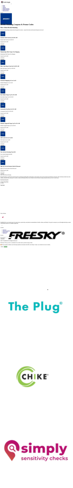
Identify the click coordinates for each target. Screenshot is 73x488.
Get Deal (2, 45)
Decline (2, 246)
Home (4, 5)
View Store (2, 21)
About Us (4, 229)
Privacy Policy (5, 231)
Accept (5, 246)
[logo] (5, 3)
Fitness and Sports (6, 8)
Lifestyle (4, 7)
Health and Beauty (6, 9)
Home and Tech (5, 10)
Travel (4, 6)
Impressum (5, 232)
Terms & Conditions (6, 230)
